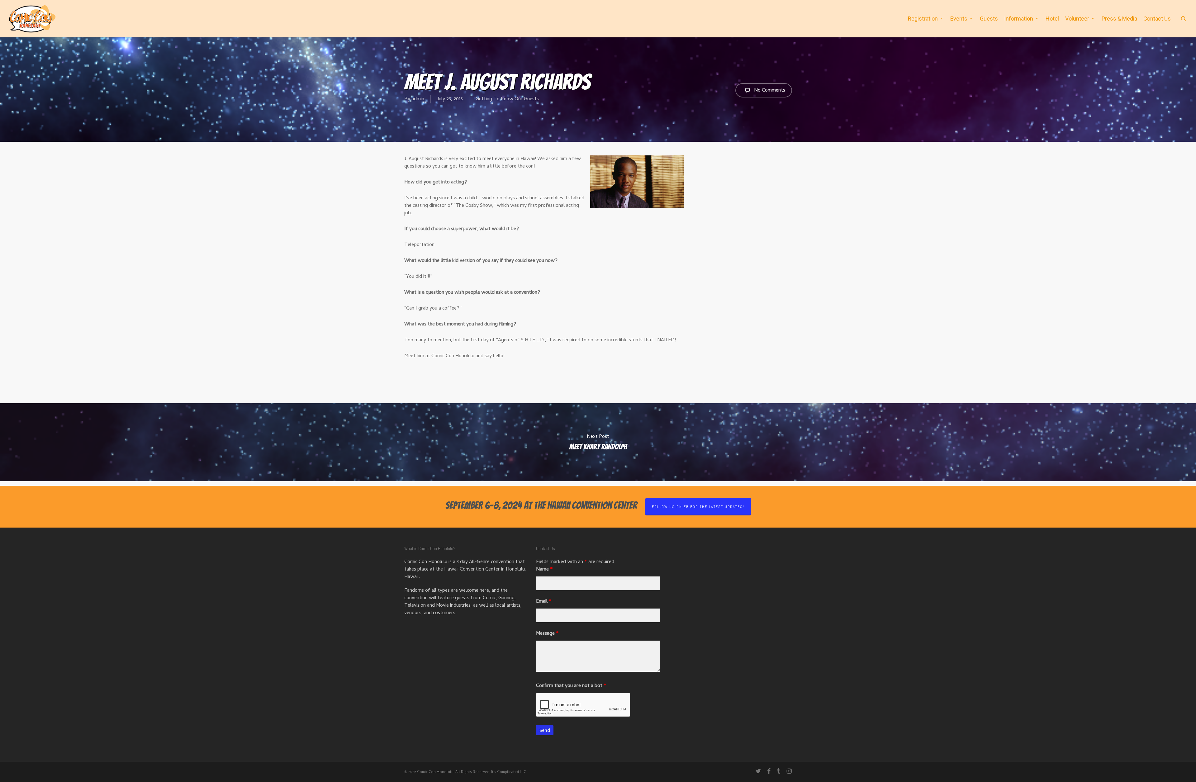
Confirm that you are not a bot (571, 686)
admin (417, 99)
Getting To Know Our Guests (507, 99)
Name (544, 570)
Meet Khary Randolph (598, 442)
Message (547, 634)
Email (544, 602)
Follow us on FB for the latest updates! (698, 506)
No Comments (769, 91)
